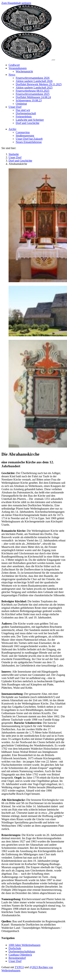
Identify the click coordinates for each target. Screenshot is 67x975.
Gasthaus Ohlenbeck (20, 954)
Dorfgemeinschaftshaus (22, 951)
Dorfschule (15, 948)
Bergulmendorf (17, 957)
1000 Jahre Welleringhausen (24, 945)
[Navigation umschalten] (53, 59)
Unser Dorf (15, 961)
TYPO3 (19, 967)
